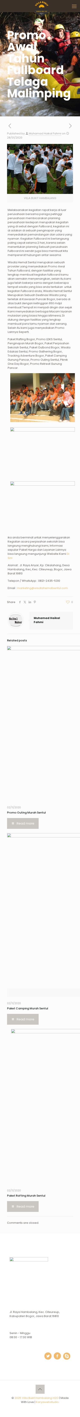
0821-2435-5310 (49, 581)
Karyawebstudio (47, 1402)
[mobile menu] (74, 6)
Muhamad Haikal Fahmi (45, 133)
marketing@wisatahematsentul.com (42, 588)
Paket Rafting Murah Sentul (26, 1196)
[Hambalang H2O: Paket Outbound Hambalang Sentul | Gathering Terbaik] (41, 5)
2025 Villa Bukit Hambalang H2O (37, 1398)
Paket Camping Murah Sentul (27, 1008)
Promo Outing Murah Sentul (26, 813)
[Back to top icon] (40, 1389)
